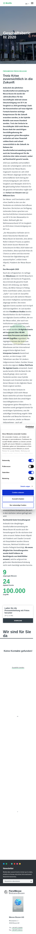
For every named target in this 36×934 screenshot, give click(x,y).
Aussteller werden (18, 667)
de (17, 716)
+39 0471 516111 (17, 930)
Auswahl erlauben (18, 499)
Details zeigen (25, 486)
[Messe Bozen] (6, 892)
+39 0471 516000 (17, 928)
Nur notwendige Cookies (18, 505)
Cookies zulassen (18, 492)
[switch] (31, 466)
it (17, 811)
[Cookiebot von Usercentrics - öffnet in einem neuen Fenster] (25, 427)
